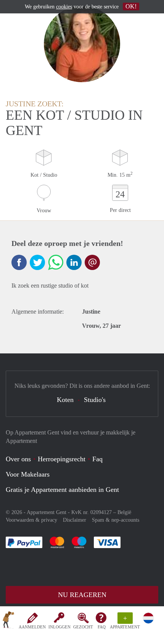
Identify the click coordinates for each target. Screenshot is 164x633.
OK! (131, 6)
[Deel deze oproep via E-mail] (92, 262)
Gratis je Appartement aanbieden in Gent (62, 489)
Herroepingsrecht (61, 459)
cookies (64, 7)
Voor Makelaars (28, 474)
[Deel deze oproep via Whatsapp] (55, 262)
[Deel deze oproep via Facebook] (19, 262)
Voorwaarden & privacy (31, 520)
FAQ (102, 627)
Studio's (95, 400)
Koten (65, 400)
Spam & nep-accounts (115, 520)
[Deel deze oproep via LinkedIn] (74, 262)
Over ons (18, 459)
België (124, 512)
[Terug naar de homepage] (8, 621)
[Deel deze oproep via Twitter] (37, 262)
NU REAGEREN (82, 595)
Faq (97, 459)
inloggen (59, 627)
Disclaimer (74, 520)
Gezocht (83, 627)
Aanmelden (32, 627)
